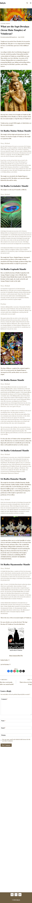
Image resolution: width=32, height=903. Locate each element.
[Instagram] (16, 894)
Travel (8, 23)
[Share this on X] (23, 671)
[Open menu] (30, 3)
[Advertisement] (16, 765)
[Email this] (20, 671)
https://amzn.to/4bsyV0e (16, 655)
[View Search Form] (27, 3)
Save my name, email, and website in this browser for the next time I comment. (16, 740)
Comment (4, 699)
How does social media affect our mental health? (7, 682)
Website (3, 735)
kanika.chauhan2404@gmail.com (9, 37)
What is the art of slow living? (26, 682)
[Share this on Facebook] (8, 671)
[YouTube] (19, 894)
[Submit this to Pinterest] (14, 671)
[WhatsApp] (17, 671)
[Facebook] (12, 894)
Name (3, 721)
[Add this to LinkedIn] (11, 671)
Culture (3, 23)
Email (3, 728)
